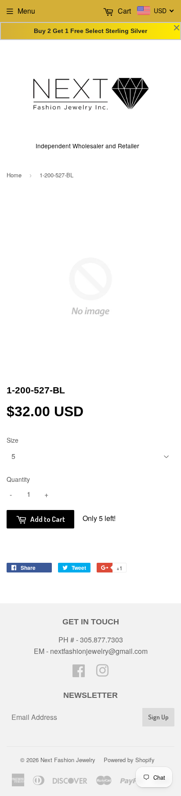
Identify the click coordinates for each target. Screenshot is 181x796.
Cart (123, 11)
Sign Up (158, 717)
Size (12, 440)
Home (14, 175)
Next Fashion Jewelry (67, 760)
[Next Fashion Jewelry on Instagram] (102, 673)
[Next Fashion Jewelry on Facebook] (78, 673)
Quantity (18, 479)
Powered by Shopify (129, 760)
